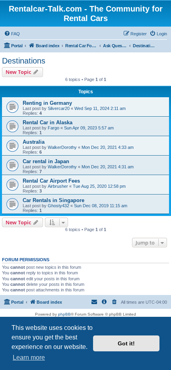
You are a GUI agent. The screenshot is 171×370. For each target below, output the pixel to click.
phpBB (64, 314)
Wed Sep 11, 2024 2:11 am (100, 108)
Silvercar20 (59, 108)
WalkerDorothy (62, 147)
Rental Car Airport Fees (51, 181)
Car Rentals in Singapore (53, 200)
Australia (34, 142)
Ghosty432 (58, 205)
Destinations (23, 60)
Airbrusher (58, 186)
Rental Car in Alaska (47, 122)
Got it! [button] (126, 343)
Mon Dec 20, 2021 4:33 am (108, 147)
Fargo (53, 127)
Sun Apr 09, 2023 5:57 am (89, 127)
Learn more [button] (29, 357)
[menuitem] (12, 34)
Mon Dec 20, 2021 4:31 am (108, 166)
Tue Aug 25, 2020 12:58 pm (99, 186)
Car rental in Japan (46, 161)
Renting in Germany (47, 103)
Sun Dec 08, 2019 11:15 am (100, 205)
